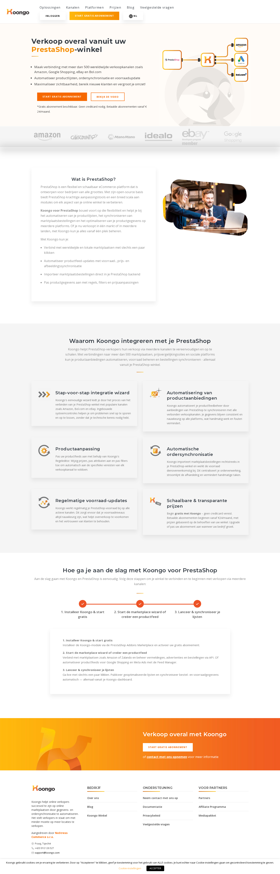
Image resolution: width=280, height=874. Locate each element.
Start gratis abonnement (94, 15)
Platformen (94, 7)
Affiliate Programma (212, 807)
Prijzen (115, 7)
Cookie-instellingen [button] (130, 868)
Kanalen (72, 7)
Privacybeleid (151, 815)
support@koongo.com (47, 852)
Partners (204, 798)
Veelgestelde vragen (157, 7)
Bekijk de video (108, 96)
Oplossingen (50, 7)
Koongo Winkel (97, 815)
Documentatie (152, 807)
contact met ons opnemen (167, 757)
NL (135, 16)
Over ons (93, 798)
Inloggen (53, 16)
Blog (130, 7)
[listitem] (47, 136)
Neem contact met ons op (160, 798)
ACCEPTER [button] (155, 868)
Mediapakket (207, 815)
